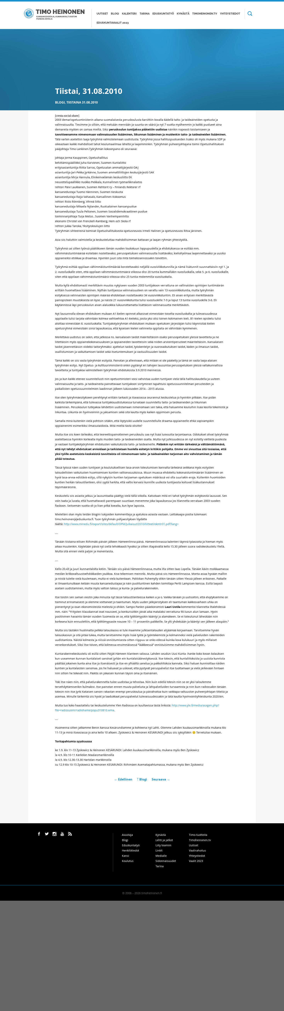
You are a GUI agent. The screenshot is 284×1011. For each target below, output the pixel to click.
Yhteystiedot (230, 13)
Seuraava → (161, 779)
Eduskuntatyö (163, 13)
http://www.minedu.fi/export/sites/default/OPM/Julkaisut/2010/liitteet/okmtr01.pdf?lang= (121, 524)
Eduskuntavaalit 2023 (113, 22)
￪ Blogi (142, 779)
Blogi (115, 13)
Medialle (161, 856)
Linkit (159, 850)
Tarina (145, 13)
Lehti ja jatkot (164, 840)
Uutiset (102, 13)
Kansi (125, 856)
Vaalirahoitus (197, 850)
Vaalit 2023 (196, 861)
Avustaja (127, 835)
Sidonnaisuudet (166, 861)
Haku (248, 14)
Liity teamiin (163, 845)
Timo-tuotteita (198, 835)
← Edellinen (123, 779)
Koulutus (127, 861)
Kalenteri (129, 13)
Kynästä (183, 13)
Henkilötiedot (130, 850)
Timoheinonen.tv (204, 13)
